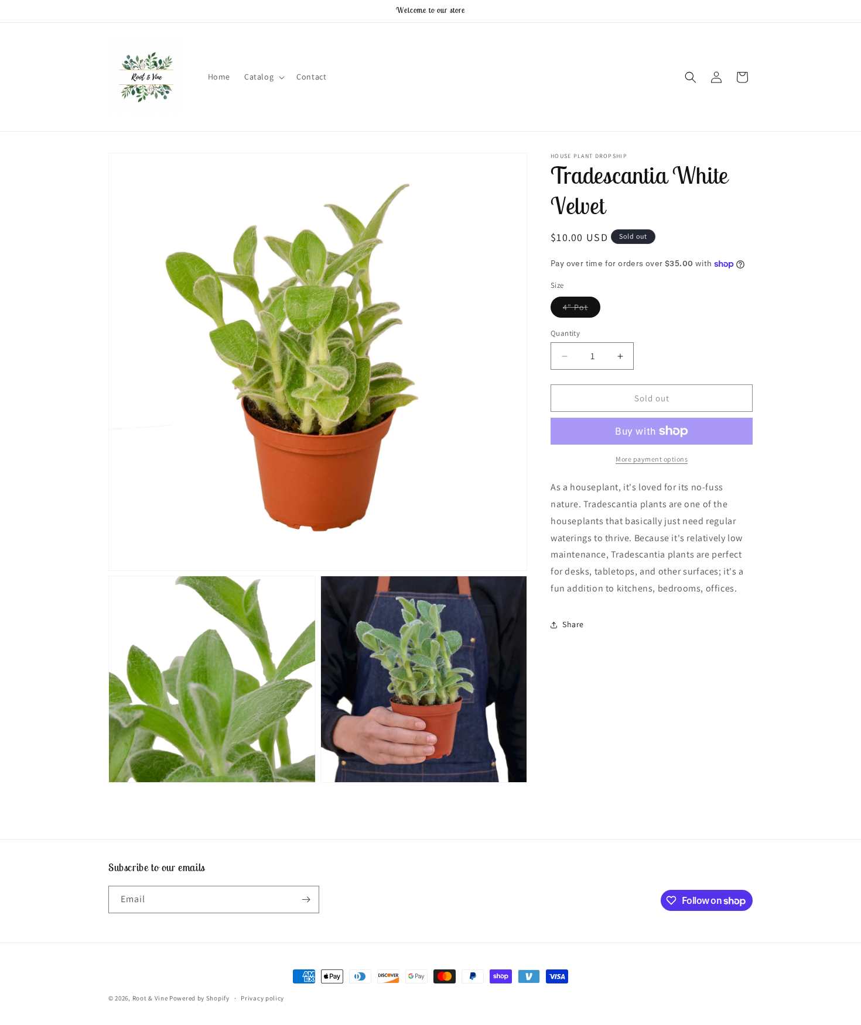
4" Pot (581, 309)
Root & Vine (150, 998)
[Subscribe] (306, 899)
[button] (263, 76)
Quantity (565, 333)
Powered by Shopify (199, 998)
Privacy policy (262, 998)
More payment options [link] (652, 459)
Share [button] (573, 624)
